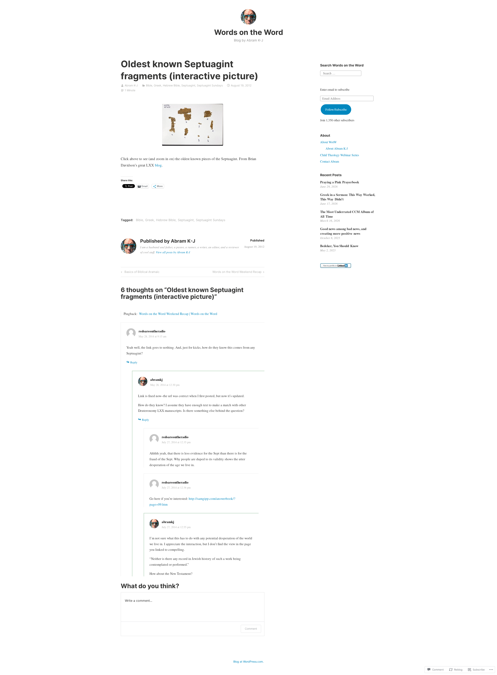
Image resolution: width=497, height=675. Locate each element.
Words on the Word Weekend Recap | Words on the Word (178, 313)
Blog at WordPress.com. (248, 661)
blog (158, 165)
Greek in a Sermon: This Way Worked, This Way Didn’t (347, 197)
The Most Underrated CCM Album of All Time (347, 214)
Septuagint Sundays (210, 85)
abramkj (156, 379)
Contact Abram (329, 161)
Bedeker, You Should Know (339, 245)
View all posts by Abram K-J (173, 252)
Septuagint (188, 85)
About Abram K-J (337, 148)
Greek (157, 85)
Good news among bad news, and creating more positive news (343, 231)
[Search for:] (340, 73)
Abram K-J (131, 85)
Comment (251, 628)
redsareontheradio (175, 436)
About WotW (328, 142)
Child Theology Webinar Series (339, 155)
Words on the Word (248, 32)
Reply (133, 362)
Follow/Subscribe (336, 109)
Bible (149, 85)
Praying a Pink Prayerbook (339, 182)
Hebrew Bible (171, 85)
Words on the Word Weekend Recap (237, 272)
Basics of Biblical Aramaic (139, 272)
